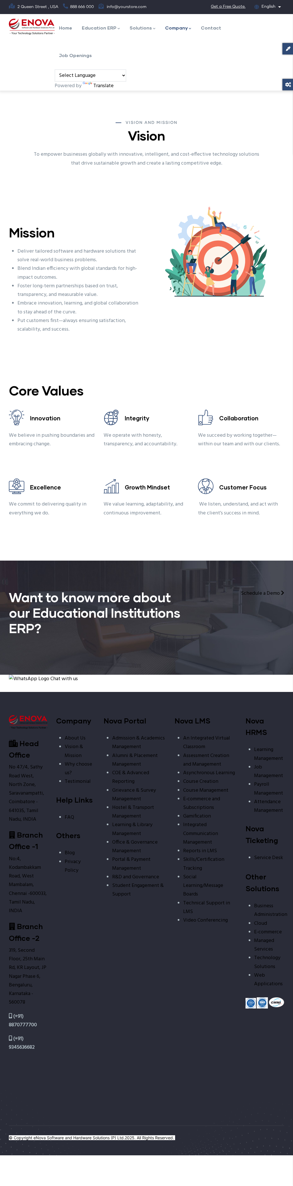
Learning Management (268, 754)
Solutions (141, 27)
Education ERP (99, 27)
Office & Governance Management (135, 846)
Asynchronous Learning (209, 773)
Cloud (260, 923)
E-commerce (268, 932)
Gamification (197, 816)
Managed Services (264, 945)
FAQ (69, 817)
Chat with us (63, 679)
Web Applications (268, 979)
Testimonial (78, 781)
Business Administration (270, 910)
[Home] (32, 26)
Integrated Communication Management (200, 833)
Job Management (268, 771)
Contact (211, 27)
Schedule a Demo (261, 593)
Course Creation (200, 781)
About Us (75, 738)
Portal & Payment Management (131, 863)
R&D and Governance (135, 877)
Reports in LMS (200, 851)
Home (65, 27)
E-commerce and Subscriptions (201, 803)
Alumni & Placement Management (135, 760)
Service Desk (268, 858)
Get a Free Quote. (228, 7)
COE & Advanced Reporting (130, 777)
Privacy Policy (73, 866)
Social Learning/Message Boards (203, 885)
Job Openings (75, 55)
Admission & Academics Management (138, 742)
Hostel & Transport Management (133, 811)
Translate (103, 86)
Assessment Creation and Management (206, 760)
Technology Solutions (267, 962)
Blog (70, 853)
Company (176, 27)
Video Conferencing (205, 920)
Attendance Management (268, 806)
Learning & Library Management (132, 829)
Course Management (205, 790)
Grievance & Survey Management (134, 794)
